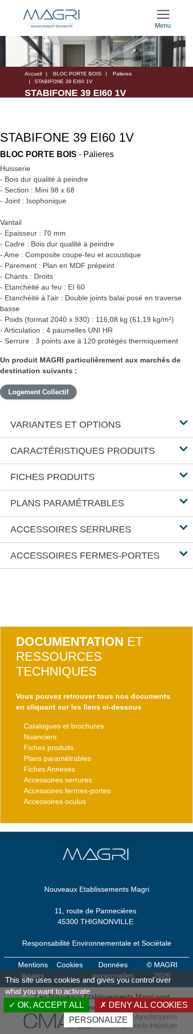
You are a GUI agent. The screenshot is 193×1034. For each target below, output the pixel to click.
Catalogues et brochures (64, 726)
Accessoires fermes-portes (67, 791)
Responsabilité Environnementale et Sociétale (96, 943)
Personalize (98, 1020)
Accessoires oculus (55, 801)
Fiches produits (49, 747)
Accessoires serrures (58, 780)
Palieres (122, 73)
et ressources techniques (79, 656)
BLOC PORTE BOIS (77, 73)
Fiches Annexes (49, 769)
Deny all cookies (147, 1005)
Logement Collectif (38, 392)
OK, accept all (49, 1005)
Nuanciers (40, 737)
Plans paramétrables (57, 758)
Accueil (33, 73)
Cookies (70, 965)
